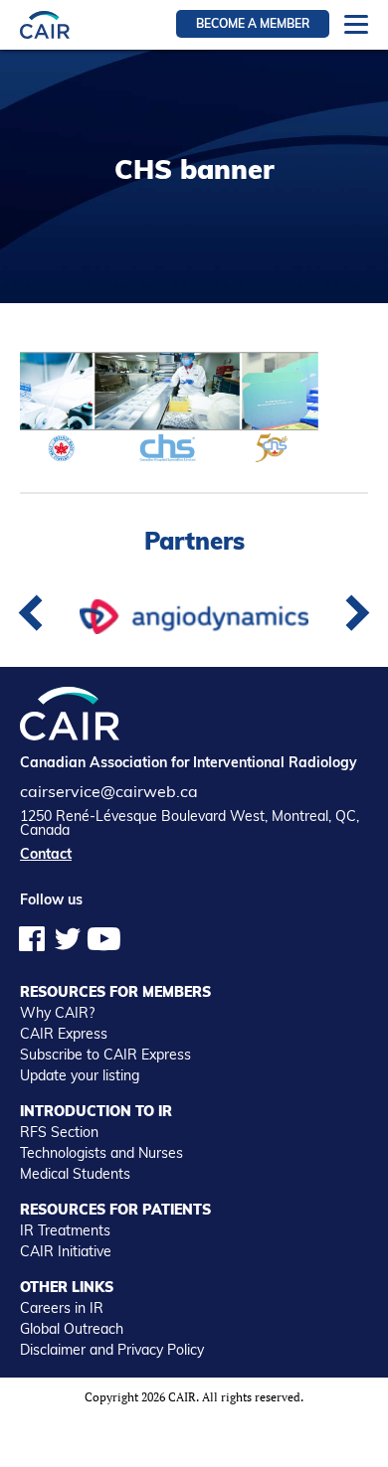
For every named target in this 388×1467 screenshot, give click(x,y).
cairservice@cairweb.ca (109, 791)
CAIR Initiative (65, 1251)
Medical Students (75, 1174)
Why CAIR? (57, 1013)
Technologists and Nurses (101, 1153)
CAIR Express (63, 1034)
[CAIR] (45, 24)
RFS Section (59, 1132)
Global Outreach (71, 1329)
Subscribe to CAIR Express (105, 1054)
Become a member (252, 23)
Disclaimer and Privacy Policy (112, 1350)
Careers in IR (61, 1308)
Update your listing (79, 1075)
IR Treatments (65, 1230)
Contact (46, 854)
